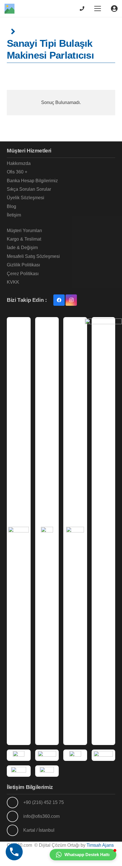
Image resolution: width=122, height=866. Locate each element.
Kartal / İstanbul (38, 830)
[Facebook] (59, 300)
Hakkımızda (19, 163)
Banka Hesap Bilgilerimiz (32, 180)
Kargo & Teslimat (24, 239)
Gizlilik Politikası (23, 264)
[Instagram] (71, 300)
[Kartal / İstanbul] (15, 830)
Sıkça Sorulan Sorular (29, 189)
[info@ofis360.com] (15, 816)
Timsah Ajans (100, 845)
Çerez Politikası (23, 273)
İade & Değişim (22, 247)
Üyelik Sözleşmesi (25, 197)
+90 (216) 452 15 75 (43, 802)
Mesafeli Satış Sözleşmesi (33, 256)
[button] (98, 8)
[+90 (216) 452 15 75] (15, 802)
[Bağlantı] (82, 8)
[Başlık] (9, 9)
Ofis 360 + (17, 171)
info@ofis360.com (41, 816)
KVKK (13, 282)
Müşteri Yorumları (24, 230)
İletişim (14, 215)
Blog (11, 206)
